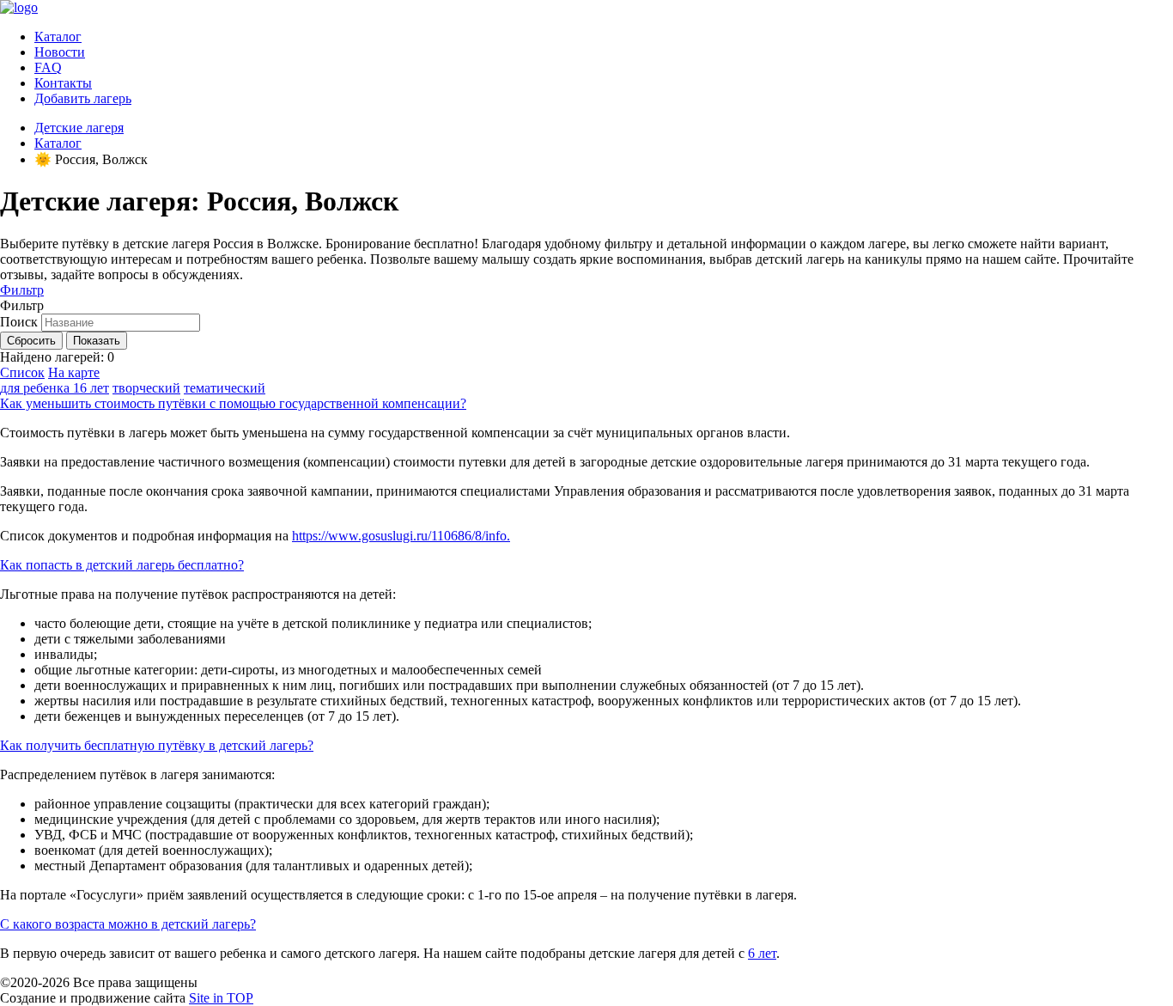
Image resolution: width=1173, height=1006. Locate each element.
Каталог (58, 36)
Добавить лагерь (82, 98)
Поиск (19, 321)
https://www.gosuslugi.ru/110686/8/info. (401, 535)
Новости (59, 52)
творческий (146, 388)
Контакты (63, 83)
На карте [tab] (74, 372)
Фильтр (22, 290)
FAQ (48, 67)
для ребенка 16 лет (54, 388)
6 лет (762, 953)
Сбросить (31, 340)
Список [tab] (22, 372)
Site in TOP (221, 998)
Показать (96, 340)
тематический (224, 388)
